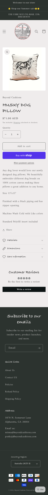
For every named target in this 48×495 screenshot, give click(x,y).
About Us (10, 370)
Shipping (16, 122)
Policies (9, 385)
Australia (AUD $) (22, 464)
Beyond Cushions (20, 490)
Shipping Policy (13, 399)
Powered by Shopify (32, 490)
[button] (4, 31)
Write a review (24, 289)
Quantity (6, 127)
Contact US (11, 378)
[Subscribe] (39, 348)
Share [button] (9, 230)
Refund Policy (12, 392)
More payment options (24, 163)
